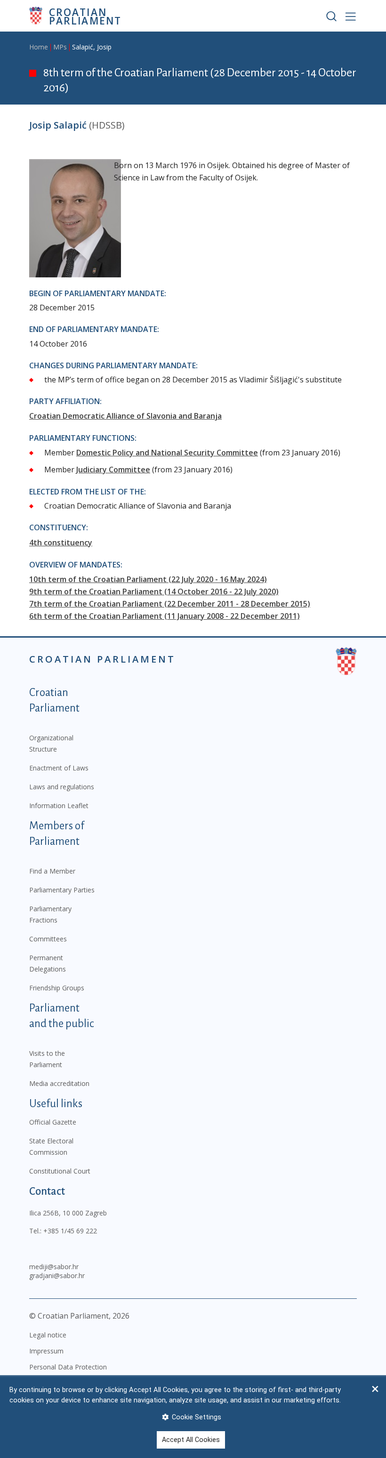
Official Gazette (52, 1122)
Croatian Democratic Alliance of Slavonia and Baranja (125, 416)
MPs (60, 46)
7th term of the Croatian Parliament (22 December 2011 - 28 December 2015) (169, 604)
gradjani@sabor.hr (57, 1275)
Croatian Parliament (85, 16)
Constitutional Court (59, 1170)
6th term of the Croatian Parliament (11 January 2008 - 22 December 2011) (164, 616)
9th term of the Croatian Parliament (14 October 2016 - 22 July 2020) (154, 591)
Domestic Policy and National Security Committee (167, 452)
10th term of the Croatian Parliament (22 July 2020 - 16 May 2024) (148, 579)
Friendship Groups (56, 987)
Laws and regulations (61, 786)
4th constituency (60, 542)
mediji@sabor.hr (54, 1266)
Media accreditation (59, 1083)
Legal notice (47, 1334)
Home (38, 46)
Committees (48, 938)
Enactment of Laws (58, 767)
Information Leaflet (58, 805)
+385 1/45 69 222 (70, 1230)
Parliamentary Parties (62, 889)
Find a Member (52, 871)
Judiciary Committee (113, 469)
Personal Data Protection (68, 1366)
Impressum (46, 1350)
